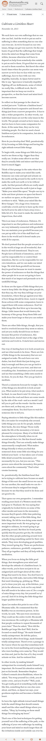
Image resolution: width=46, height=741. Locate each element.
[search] (14, 739)
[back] (6, 739)
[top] (23, 739)
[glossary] (32, 739)
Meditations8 (19, 9)
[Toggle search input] (41, 4)
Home (4, 9)
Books (10, 9)
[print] (40, 739)
